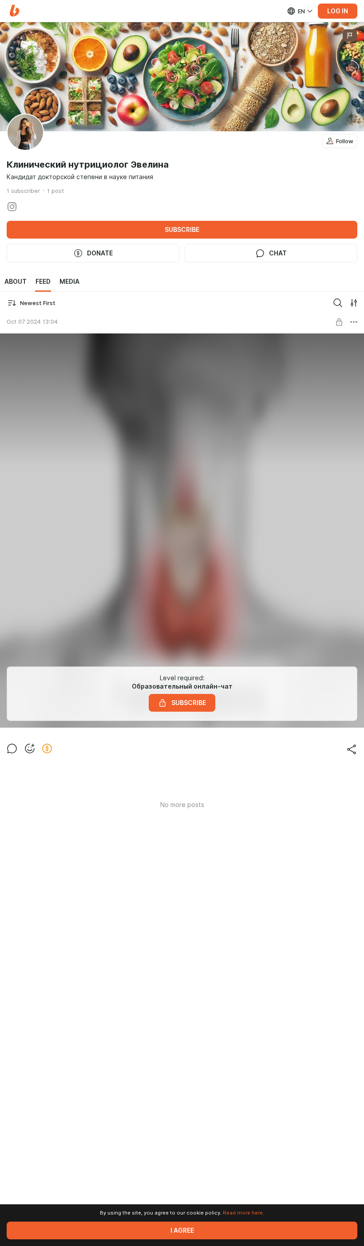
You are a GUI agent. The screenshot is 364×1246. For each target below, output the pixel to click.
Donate (100, 253)
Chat (278, 253)
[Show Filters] (353, 302)
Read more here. (243, 1213)
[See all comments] (12, 748)
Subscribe (182, 229)
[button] (14, 11)
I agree (182, 1230)
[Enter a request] (337, 302)
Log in (337, 11)
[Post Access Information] (339, 321)
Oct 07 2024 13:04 (32, 321)
